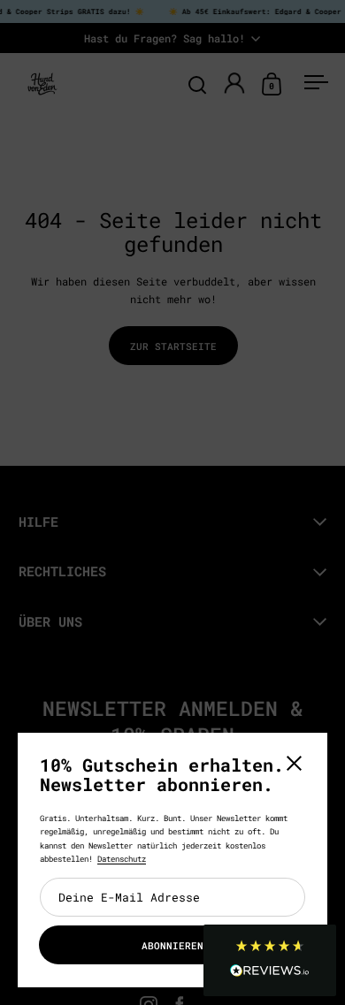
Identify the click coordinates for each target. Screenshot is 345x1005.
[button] (269, 960)
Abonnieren (172, 945)
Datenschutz (121, 859)
